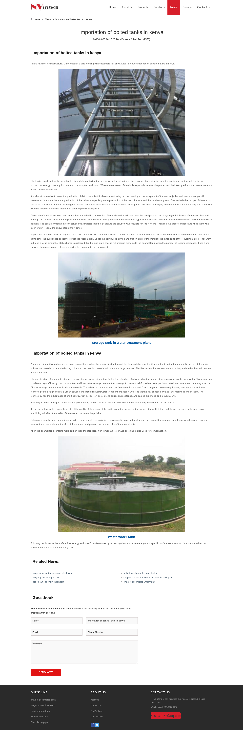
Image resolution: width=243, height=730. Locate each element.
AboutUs (127, 7)
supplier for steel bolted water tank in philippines (148, 577)
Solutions (159, 7)
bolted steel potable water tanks (140, 573)
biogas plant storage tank (46, 577)
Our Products (96, 711)
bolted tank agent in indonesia (48, 581)
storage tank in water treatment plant (121, 342)
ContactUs (203, 7)
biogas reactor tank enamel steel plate (53, 573)
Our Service (96, 705)
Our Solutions (97, 717)
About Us (95, 700)
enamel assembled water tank (139, 581)
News (173, 7)
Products (143, 7)
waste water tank (121, 537)
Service (187, 7)
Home (112, 7)
